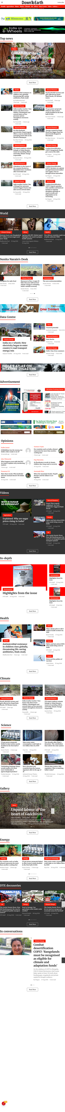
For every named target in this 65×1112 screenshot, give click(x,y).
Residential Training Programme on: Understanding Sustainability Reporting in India (57, 405)
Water (17, 6)
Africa (36, 6)
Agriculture (10, 6)
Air (32, 6)
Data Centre (43, 6)
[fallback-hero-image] (7, 95)
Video (50, 6)
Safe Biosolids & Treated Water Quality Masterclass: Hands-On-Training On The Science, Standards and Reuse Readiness (55, 397)
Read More (32, 299)
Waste (22, 6)
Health (3, 6)
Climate (27, 6)
